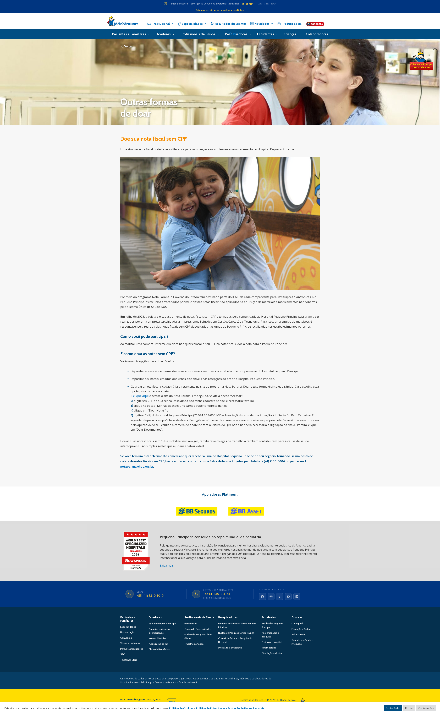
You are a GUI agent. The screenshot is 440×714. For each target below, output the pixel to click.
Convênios (126, 637)
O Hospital (297, 623)
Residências (190, 623)
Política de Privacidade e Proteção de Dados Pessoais (230, 708)
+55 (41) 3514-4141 (216, 594)
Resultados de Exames (230, 24)
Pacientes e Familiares (129, 34)
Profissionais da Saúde (199, 617)
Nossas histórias (157, 638)
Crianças (290, 34)
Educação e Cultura (301, 629)
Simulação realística (272, 653)
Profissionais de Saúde (197, 34)
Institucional (161, 24)
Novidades (262, 24)
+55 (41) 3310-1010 (149, 596)
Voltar (128, 46)
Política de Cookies (181, 708)
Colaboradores (317, 34)
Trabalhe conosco (194, 643)
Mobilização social (158, 643)
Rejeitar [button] (409, 708)
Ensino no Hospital (272, 642)
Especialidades (192, 24)
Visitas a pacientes (130, 643)
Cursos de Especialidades (197, 629)
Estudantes (265, 34)
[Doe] (315, 24)
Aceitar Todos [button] (393, 708)
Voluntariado (298, 634)
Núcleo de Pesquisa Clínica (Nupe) (236, 632)
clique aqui (141, 396)
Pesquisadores (236, 34)
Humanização (127, 632)
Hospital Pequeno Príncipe (122, 21)
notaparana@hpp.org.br (136, 466)
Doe (421, 61)
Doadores (163, 34)
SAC (122, 654)
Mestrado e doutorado (230, 647)
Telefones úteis (128, 659)
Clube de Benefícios (159, 649)
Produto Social (292, 24)
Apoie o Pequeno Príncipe (162, 623)
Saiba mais (167, 565)
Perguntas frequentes (131, 648)
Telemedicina (269, 647)
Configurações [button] (426, 708)
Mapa (172, 701)
